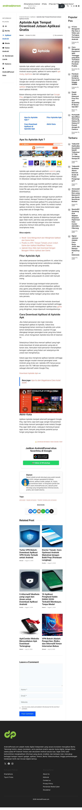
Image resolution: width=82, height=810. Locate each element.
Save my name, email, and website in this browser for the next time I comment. (40, 707)
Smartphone (8, 774)
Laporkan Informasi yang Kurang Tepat (50, 441)
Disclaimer (46, 790)
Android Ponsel (24, 17)
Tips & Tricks (8, 777)
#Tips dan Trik (54, 4)
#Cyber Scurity (29, 8)
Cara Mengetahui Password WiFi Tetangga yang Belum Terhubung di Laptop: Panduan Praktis (76, 56)
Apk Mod (22, 500)
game (59, 307)
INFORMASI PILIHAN (6, 19)
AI (6, 26)
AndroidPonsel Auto (8, 73)
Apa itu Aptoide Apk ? (31, 118)
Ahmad (21, 560)
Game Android (6, 49)
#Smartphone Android (32, 4)
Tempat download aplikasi (46, 500)
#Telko (44, 4)
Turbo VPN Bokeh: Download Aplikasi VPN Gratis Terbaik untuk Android (28, 554)
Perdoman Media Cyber (51, 787)
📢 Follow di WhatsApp (41, 463)
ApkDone (28, 74)
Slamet (21, 35)
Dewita (44, 563)
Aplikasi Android (6, 37)
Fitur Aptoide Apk (54, 117)
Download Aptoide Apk (28, 373)
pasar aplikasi (31, 500)
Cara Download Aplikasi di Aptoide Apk (30, 126)
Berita (7, 31)
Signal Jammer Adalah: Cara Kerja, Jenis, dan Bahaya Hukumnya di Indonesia (76, 245)
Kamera (8, 64)
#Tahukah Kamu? (67, 4)
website (52, 171)
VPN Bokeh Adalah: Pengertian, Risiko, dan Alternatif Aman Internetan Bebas (52, 642)
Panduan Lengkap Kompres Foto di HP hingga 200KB (76, 79)
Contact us (47, 780)
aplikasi (22, 87)
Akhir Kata (51, 124)
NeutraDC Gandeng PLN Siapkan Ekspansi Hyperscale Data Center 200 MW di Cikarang (76, 218)
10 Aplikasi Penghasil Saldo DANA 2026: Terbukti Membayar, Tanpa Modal (52, 599)
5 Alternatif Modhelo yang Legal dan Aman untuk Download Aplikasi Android (29, 599)
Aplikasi (32, 17)
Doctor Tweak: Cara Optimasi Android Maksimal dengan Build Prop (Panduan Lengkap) (52, 555)
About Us (46, 774)
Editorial (46, 777)
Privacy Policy (48, 784)
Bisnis (7, 43)
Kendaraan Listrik (7, 57)
